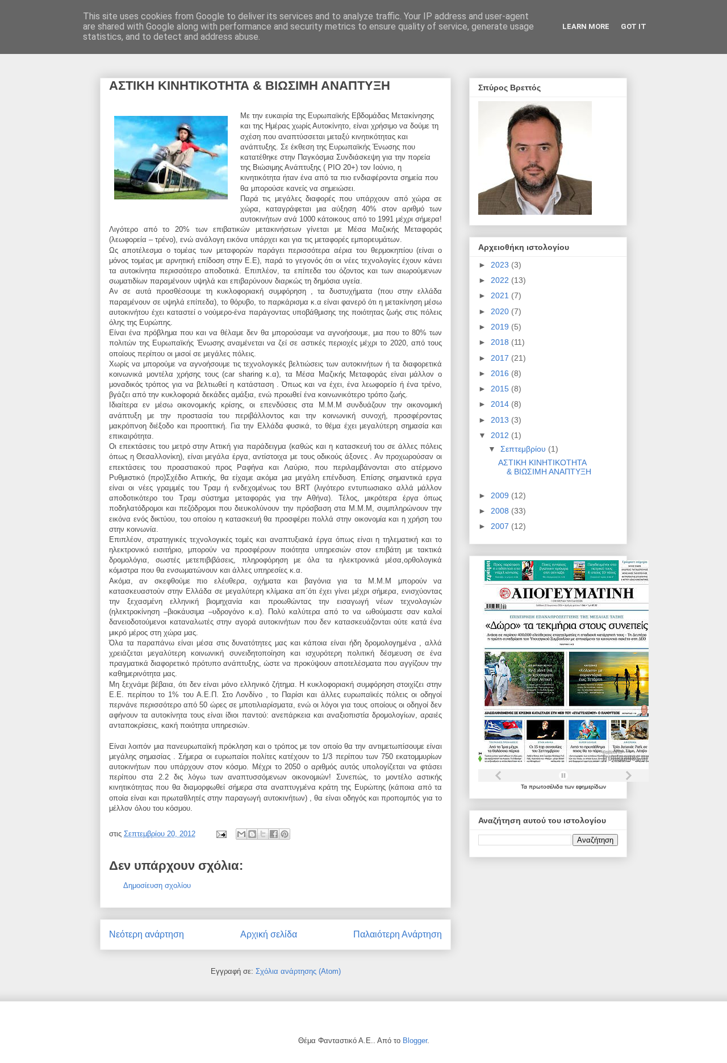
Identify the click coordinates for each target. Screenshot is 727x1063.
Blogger (415, 1040)
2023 (501, 264)
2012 (501, 435)
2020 (501, 311)
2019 (501, 326)
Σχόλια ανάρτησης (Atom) (298, 971)
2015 (501, 388)
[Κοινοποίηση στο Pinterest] (284, 834)
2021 (501, 295)
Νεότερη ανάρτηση (146, 934)
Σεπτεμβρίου (524, 448)
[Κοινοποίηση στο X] (263, 834)
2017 (501, 357)
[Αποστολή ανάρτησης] (220, 833)
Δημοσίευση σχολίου (157, 885)
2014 (501, 403)
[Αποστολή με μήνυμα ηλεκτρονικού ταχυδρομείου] (241, 834)
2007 (501, 526)
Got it (633, 26)
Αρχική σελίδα (268, 934)
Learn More (585, 26)
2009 (501, 495)
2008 (501, 510)
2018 (501, 342)
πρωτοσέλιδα (547, 786)
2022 (501, 280)
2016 (501, 373)
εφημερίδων (591, 786)
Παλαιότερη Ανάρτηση (397, 934)
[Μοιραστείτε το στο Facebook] (273, 834)
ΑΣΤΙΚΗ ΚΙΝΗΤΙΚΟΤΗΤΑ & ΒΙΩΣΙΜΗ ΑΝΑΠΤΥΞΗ (544, 467)
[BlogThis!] (252, 834)
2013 (501, 419)
